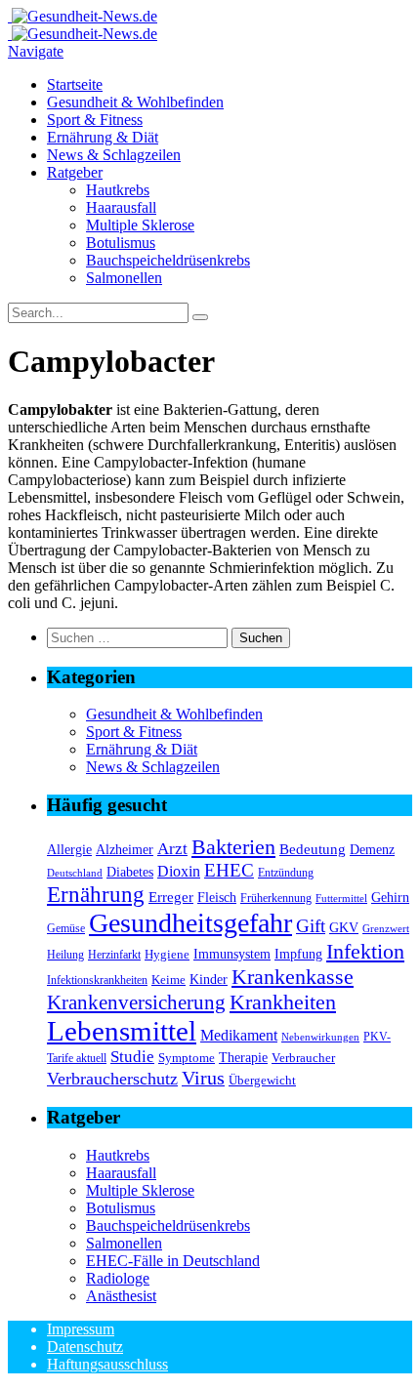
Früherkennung (276, 898)
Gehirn (390, 897)
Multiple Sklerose (140, 225)
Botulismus (120, 242)
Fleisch (216, 897)
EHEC (229, 870)
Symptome (186, 1057)
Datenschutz (85, 1346)
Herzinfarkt (114, 954)
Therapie (243, 1057)
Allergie (69, 849)
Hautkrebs (117, 190)
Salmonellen (124, 277)
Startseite (75, 84)
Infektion (365, 951)
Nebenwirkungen (320, 1037)
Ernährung (96, 894)
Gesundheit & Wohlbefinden (135, 102)
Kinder (208, 979)
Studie (132, 1056)
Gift (310, 926)
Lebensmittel (121, 1030)
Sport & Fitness (95, 119)
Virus (203, 1077)
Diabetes (129, 871)
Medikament (238, 1035)
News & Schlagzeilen (114, 154)
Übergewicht (262, 1080)
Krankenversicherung (136, 1002)
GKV (343, 927)
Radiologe (117, 1278)
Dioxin (178, 871)
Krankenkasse (292, 976)
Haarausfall (121, 207)
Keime (168, 979)
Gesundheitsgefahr (190, 923)
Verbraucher (303, 1057)
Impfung (298, 953)
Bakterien (233, 847)
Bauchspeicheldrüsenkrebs (168, 260)
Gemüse (66, 928)
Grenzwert (385, 928)
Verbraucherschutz (112, 1078)
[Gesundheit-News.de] (82, 16)
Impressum (80, 1329)
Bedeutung (312, 848)
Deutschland (75, 873)
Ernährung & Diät (102, 137)
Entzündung (286, 873)
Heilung (65, 955)
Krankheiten (283, 1002)
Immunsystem (232, 953)
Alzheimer (124, 849)
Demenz (372, 849)
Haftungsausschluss (107, 1364)
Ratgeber (75, 172)
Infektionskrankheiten (97, 980)
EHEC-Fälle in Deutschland (173, 1260)
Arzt (172, 848)
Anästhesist (121, 1295)
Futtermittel (341, 898)
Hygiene (167, 954)
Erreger (170, 896)
